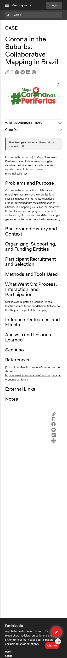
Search (9, 655)
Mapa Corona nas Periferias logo (26, 108)
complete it (14, 146)
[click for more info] (22, 146)
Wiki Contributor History (23, 123)
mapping (10, 194)
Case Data (12, 129)
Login (54, 5)
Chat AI (53, 644)
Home (8, 651)
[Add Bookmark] (12, 72)
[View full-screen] (58, 85)
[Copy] (7, 73)
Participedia (21, 5)
